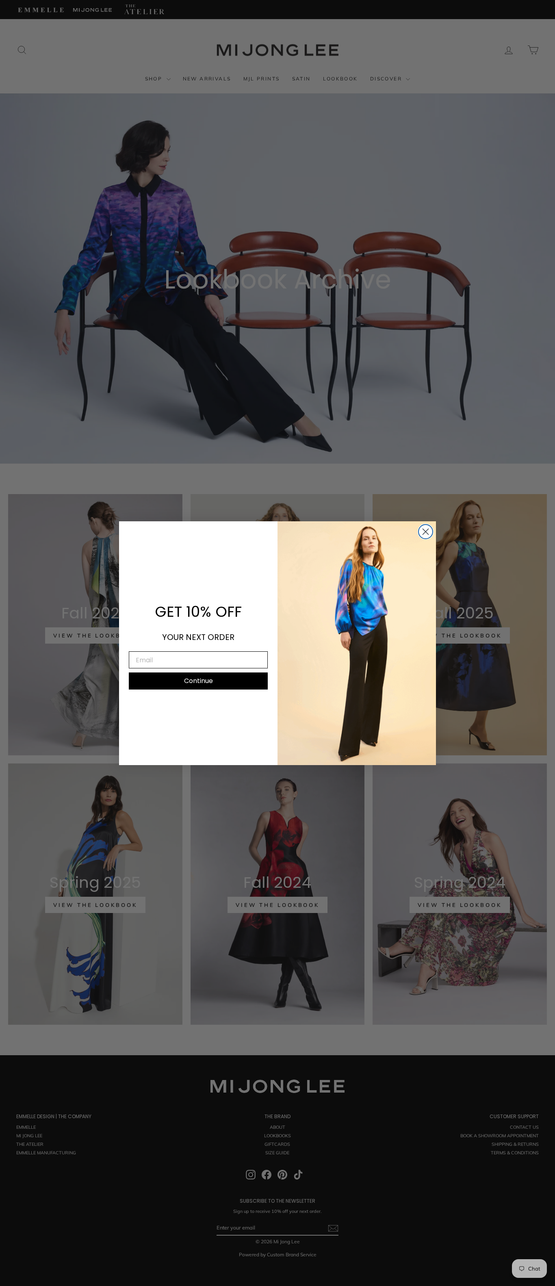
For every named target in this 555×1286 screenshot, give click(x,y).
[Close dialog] (425, 532)
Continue (198, 680)
